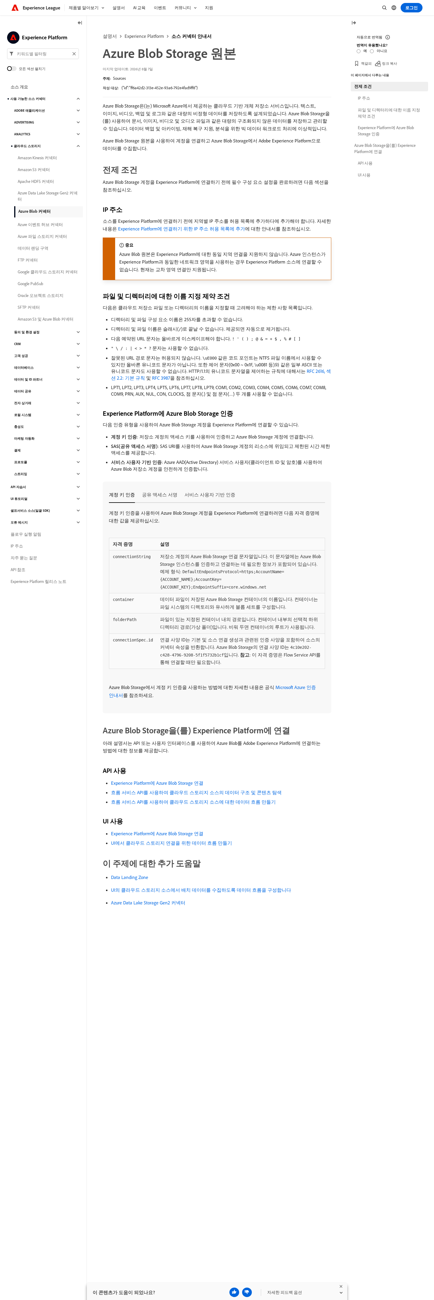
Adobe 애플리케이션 (29, 110)
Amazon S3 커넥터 (34, 169)
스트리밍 (20, 474)
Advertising (24, 122)
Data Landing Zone (129, 877)
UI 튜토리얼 (19, 499)
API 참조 (18, 569)
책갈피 (366, 63)
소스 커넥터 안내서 (192, 36)
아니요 (382, 50)
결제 (17, 450)
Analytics (22, 134)
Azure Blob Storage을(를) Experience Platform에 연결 (385, 148)
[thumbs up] (234, 1292)
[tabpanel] (217, 604)
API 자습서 (18, 487)
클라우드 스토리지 (27, 146)
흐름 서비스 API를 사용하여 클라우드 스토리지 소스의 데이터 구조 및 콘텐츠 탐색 (196, 792)
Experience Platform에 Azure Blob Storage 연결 (157, 783)
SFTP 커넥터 (29, 307)
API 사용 (365, 163)
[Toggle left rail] (80, 23)
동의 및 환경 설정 (27, 332)
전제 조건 (363, 86)
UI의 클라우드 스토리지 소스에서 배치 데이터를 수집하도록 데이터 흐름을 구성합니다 (201, 890)
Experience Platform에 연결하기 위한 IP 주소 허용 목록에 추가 (181, 229)
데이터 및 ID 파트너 (28, 379)
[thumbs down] (247, 1292)
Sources (119, 78)
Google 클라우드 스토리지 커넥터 (48, 271)
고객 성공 (21, 356)
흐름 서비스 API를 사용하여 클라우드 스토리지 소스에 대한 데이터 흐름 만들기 (193, 802)
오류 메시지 (19, 522)
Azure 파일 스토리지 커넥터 (42, 236)
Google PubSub (30, 283)
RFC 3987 (161, 378)
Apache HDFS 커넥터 (36, 181)
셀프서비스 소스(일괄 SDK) (30, 510)
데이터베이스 (24, 367)
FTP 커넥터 (28, 260)
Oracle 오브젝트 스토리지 (40, 295)
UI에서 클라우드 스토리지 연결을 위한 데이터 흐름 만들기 (171, 843)
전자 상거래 (22, 403)
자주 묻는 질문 (24, 557)
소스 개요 (19, 87)
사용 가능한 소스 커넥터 (27, 99)
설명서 (110, 36)
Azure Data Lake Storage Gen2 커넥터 (148, 903)
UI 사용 (364, 175)
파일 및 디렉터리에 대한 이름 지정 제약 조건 (389, 113)
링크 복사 (389, 63)
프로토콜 (20, 462)
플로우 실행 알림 (26, 534)
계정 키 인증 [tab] (122, 495)
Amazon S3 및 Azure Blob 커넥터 (46, 319)
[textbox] (43, 53)
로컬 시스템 (22, 415)
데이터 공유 (22, 391)
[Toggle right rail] (353, 23)
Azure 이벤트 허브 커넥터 (40, 224)
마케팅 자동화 (24, 438)
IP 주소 (17, 546)
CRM (17, 344)
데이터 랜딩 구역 (33, 248)
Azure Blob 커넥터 (34, 211)
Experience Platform (144, 36)
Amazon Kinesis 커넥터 (37, 157)
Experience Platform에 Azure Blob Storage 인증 (386, 130)
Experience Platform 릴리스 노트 (38, 581)
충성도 (19, 427)
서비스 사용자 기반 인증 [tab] (210, 495)
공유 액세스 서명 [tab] (159, 495)
